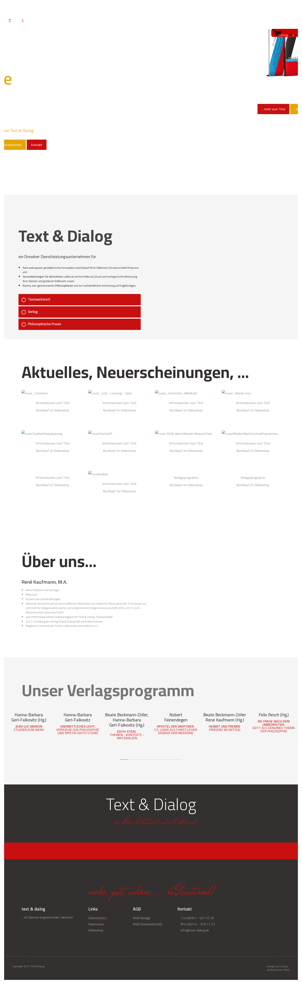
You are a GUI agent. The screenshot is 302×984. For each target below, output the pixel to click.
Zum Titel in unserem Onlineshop (28, 714)
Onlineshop (228, 8)
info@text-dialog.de (194, 930)
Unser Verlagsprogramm (108, 690)
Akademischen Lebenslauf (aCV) (45, 612)
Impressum (96, 924)
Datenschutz (256, 20)
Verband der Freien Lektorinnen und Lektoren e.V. (69, 625)
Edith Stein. (126, 731)
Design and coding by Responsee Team (278, 968)
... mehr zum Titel (71, 109)
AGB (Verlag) (141, 918)
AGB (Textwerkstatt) (147, 924)
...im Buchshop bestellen (108, 109)
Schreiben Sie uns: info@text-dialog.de (269, 8)
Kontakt (286, 20)
